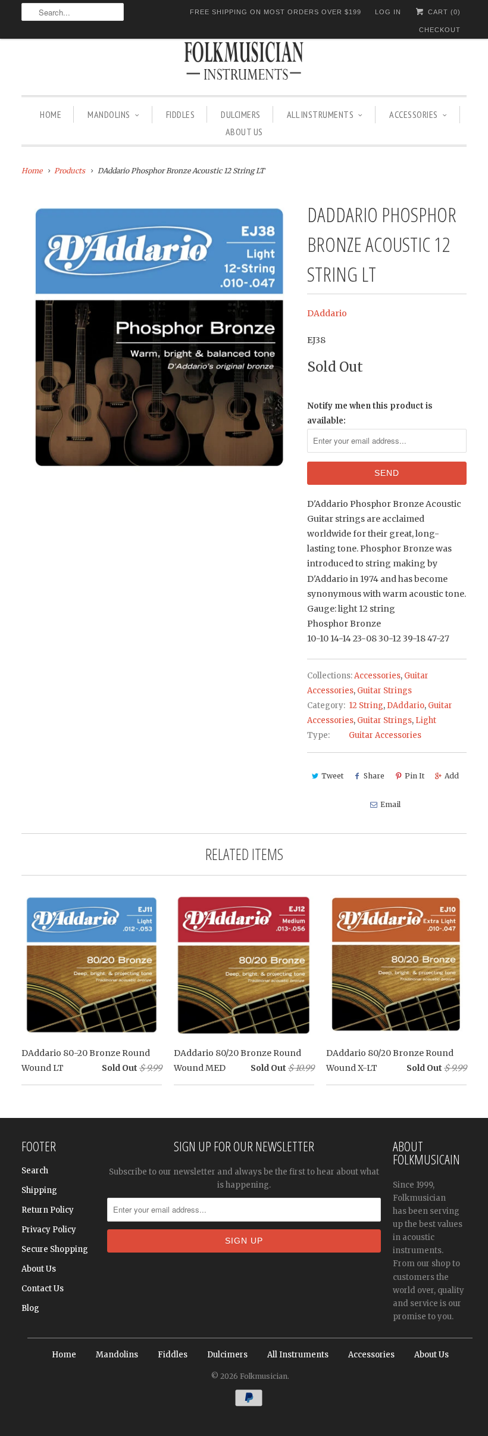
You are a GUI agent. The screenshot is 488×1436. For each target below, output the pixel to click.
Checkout (440, 29)
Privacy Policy (48, 1230)
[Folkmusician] (244, 62)
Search (34, 1171)
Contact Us (42, 1289)
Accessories (413, 114)
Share (374, 775)
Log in (388, 11)
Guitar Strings (384, 691)
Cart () (443, 11)
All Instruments (320, 114)
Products (69, 170)
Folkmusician (263, 1376)
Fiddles (180, 114)
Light (425, 720)
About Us (244, 132)
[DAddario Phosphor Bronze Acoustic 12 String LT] (158, 337)
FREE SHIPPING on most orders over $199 (275, 11)
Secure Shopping (54, 1249)
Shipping (39, 1190)
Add (452, 775)
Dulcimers (241, 114)
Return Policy (47, 1210)
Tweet (332, 775)
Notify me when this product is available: (370, 413)
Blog (30, 1308)
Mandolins (108, 114)
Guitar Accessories (385, 735)
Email (390, 804)
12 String (366, 705)
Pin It (414, 775)
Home (50, 114)
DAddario (327, 313)
